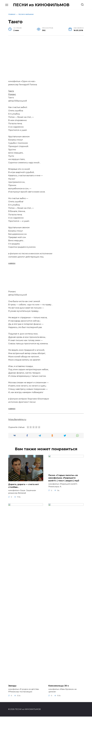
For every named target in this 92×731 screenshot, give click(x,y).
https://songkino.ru (17, 419)
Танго (11, 91)
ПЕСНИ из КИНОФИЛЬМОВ (41, 5)
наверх (11, 263)
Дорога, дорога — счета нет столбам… (23, 485)
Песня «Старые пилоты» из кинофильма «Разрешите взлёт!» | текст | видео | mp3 (63, 478)
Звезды (12, 686)
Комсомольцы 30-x (58, 686)
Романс (12, 94)
